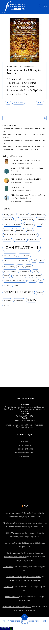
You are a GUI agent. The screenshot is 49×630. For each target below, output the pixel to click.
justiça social (24, 255)
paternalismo (24, 271)
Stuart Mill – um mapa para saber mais (23, 577)
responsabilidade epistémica (14, 280)
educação (19, 230)
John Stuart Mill (21, 247)
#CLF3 (6, 214)
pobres (6, 276)
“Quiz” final (8, 567)
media (41, 261)
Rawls (38, 276)
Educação (8, 587)
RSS (26, 506)
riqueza (7, 285)
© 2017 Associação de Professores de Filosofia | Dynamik (24, 622)
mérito (20, 266)
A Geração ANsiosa (38, 214)
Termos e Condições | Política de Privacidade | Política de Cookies (24, 426)
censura (28, 224)
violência (7, 305)
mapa (34, 261)
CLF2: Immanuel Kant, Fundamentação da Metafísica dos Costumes (28, 196)
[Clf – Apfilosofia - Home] (14, 1)
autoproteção (27, 219)
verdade (31, 300)
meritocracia (9, 266)
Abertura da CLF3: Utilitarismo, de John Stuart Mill (27, 169)
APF (17, 219)
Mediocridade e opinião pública (17, 607)
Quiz (31, 276)
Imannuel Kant (20, 240)
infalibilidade (35, 240)
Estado (29, 230)
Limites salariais (12, 597)
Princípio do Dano (19, 276)
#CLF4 (13, 214)
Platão (35, 271)
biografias (40, 219)
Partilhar (19, 102)
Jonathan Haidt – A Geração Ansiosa (25, 160)
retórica (32, 280)
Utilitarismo (18, 300)
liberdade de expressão (16, 261)
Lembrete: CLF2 (17, 187)
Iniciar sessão (25, 445)
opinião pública (9, 271)
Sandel (16, 285)
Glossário (7, 240)
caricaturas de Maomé (12, 224)
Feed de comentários (24, 452)
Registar (25, 441)
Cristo (39, 224)
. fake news (23, 214)
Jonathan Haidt (10, 255)
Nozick (28, 266)
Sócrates (7, 300)
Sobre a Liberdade (18, 292)
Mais (39, 102)
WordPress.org (24, 456)
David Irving (8, 230)
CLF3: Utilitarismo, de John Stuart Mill (31, 146)
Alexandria (8, 219)
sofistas (40, 293)
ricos (41, 280)
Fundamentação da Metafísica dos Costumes (20, 235)
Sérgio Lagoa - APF (15, 66)
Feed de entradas (25, 449)
